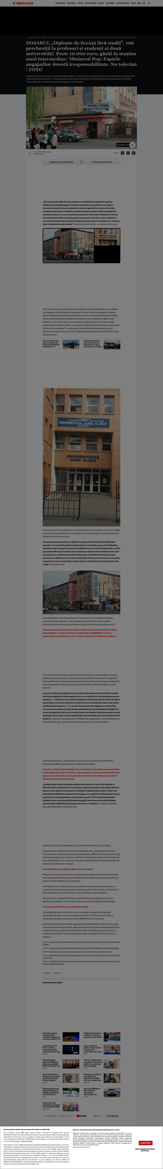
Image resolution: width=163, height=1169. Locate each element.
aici (48, 1155)
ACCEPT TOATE (146, 1143)
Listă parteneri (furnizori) (81, 1147)
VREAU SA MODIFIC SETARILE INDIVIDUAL (145, 1149)
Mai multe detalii (26, 1141)
